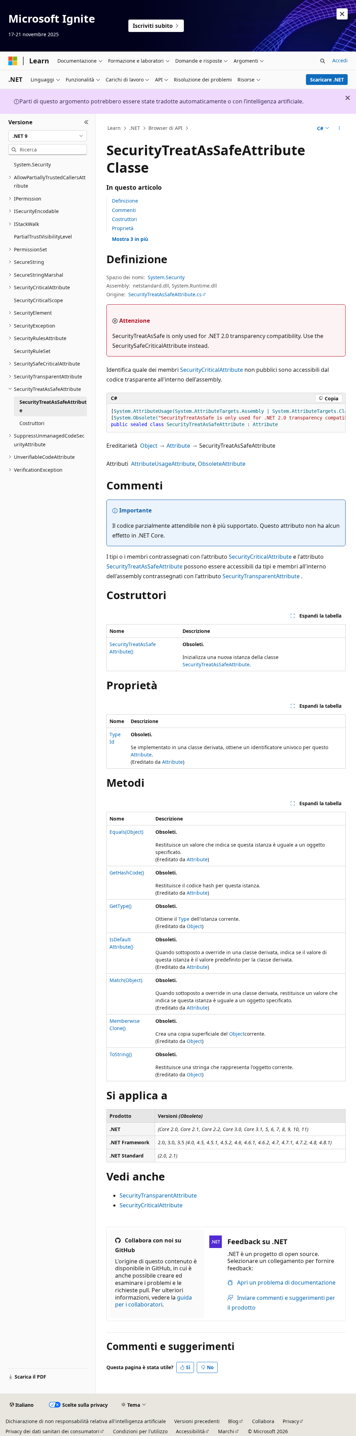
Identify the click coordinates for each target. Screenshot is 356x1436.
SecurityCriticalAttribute (211, 370)
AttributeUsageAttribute (163, 464)
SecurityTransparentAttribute (261, 576)
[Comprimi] (86, 122)
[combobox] (47, 135)
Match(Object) (126, 980)
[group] (226, 418)
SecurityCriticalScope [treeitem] (38, 300)
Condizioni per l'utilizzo (140, 1431)
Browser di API (165, 128)
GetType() (120, 906)
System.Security (166, 277)
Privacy (291, 1421)
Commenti (124, 210)
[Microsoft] (12, 60)
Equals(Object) (126, 832)
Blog (233, 1421)
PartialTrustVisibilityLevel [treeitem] (43, 236)
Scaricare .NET (327, 79)
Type (183, 919)
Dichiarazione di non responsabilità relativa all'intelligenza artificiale (86, 1421)
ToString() (121, 1054)
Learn (114, 128)
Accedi (340, 60)
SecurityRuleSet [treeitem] (32, 351)
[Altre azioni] (339, 128)
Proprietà (123, 228)
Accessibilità (190, 1431)
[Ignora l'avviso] (342, 13)
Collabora (263, 1421)
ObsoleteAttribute (221, 464)
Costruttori (124, 219)
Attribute (178, 445)
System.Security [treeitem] (32, 164)
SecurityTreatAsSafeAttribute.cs (165, 294)
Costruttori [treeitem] (31, 423)
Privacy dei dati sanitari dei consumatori (52, 1431)
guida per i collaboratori (153, 1301)
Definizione (125, 200)
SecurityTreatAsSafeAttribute (144, 566)
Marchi (226, 1431)
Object (148, 445)
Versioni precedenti (197, 1421)
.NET (134, 128)
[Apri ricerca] (323, 61)
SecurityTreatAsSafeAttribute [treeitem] (53, 406)
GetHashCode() (127, 872)
